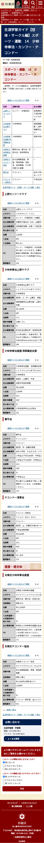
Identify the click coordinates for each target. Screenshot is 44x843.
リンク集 (29, 806)
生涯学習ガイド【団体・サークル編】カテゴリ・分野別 (20, 16)
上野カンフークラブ (7, 113)
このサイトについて (29, 802)
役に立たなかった (13, 769)
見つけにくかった (13, 783)
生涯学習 (4, 12)
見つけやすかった (13, 776)
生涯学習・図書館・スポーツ (26, 10)
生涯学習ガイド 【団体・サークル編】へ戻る (21, 187)
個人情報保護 (17, 806)
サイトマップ (12, 802)
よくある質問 (13, 738)
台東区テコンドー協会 (7, 162)
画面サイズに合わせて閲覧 (18, 100)
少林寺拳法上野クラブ (7, 126)
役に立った (10, 762)
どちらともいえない (14, 765)
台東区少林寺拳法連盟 (7, 152)
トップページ (6, 10)
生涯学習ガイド (18, 12)
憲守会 (6, 172)
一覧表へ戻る (10, 709)
